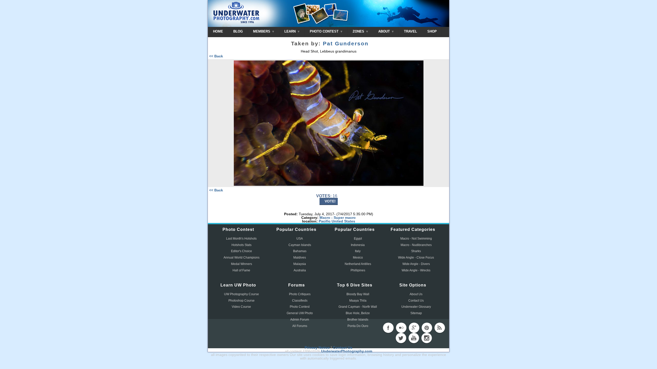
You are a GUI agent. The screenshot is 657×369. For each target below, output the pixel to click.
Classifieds (299, 300)
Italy (358, 251)
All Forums (299, 326)
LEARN (290, 31)
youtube (414, 338)
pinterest (427, 328)
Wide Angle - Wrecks (416, 270)
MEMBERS (262, 31)
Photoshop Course (241, 300)
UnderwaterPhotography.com (346, 351)
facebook (388, 328)
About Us (416, 294)
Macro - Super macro (338, 218)
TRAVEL (410, 31)
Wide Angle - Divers (416, 264)
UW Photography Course (241, 294)
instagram (426, 338)
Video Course (241, 307)
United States (343, 221)
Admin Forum (299, 319)
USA (299, 238)
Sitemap (416, 313)
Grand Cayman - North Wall (358, 307)
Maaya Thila (357, 300)
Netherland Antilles (358, 264)
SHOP (432, 31)
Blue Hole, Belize (358, 313)
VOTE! (330, 201)
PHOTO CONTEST (325, 31)
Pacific (325, 221)
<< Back (216, 56)
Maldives (299, 257)
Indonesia (358, 245)
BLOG (238, 31)
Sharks (416, 251)
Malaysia (299, 264)
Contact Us (416, 300)
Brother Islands (357, 319)
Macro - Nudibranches (416, 245)
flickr (401, 328)
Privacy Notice (317, 347)
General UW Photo (300, 313)
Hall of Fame (241, 270)
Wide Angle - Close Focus (416, 257)
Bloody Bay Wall (357, 294)
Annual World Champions (241, 257)
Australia (300, 270)
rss (439, 328)
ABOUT (384, 31)
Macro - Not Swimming (416, 238)
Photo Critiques (300, 294)
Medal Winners (241, 264)
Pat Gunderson (346, 43)
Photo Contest (300, 307)
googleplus (414, 328)
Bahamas (299, 251)
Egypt (358, 238)
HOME (218, 31)
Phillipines (358, 270)
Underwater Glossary (416, 307)
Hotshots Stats (241, 245)
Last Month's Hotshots (241, 238)
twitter (401, 338)
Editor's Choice (241, 251)
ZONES (359, 31)
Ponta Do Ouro (357, 326)
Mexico (358, 257)
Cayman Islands (299, 245)
